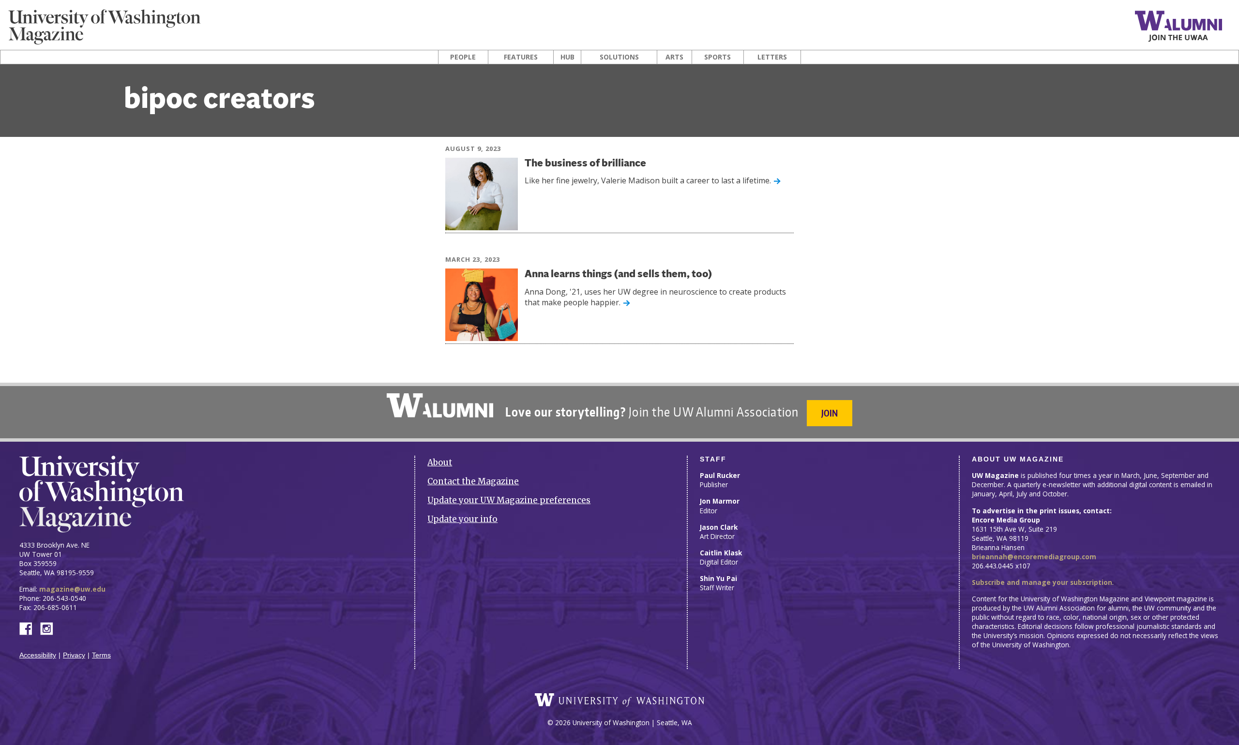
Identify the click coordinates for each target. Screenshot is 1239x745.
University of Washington (619, 700)
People (463, 57)
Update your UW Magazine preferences (508, 500)
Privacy (74, 655)
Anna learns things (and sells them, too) (618, 274)
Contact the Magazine (473, 481)
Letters (772, 57)
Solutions (619, 57)
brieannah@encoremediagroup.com (1034, 556)
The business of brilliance (585, 163)
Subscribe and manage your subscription (1042, 582)
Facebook (29, 628)
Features (521, 57)
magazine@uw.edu (72, 589)
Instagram (50, 628)
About (439, 462)
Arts (674, 57)
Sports (717, 57)
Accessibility (37, 655)
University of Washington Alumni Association (440, 405)
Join (829, 412)
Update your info (462, 519)
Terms (101, 655)
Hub (567, 57)
